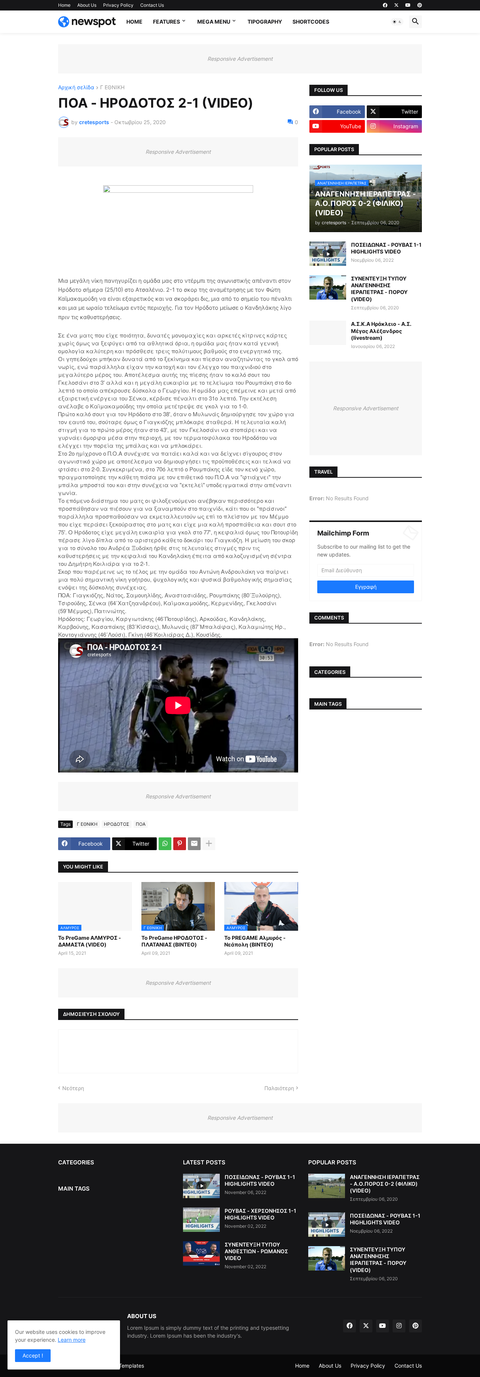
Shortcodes (310, 21)
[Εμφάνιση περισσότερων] (208, 843)
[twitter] (396, 5)
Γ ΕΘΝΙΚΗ (112, 87)
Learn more (72, 1339)
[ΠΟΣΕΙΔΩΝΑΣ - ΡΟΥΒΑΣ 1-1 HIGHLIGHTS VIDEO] (327, 254)
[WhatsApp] (165, 843)
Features (166, 21)
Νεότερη (73, 1088)
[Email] (194, 843)
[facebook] (385, 5)
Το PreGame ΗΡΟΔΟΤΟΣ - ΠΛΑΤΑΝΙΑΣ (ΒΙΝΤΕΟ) (174, 941)
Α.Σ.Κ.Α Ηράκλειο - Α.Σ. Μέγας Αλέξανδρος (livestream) (381, 330)
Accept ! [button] (32, 1355)
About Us (86, 5)
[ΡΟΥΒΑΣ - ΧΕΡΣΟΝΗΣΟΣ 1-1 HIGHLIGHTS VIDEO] (201, 1220)
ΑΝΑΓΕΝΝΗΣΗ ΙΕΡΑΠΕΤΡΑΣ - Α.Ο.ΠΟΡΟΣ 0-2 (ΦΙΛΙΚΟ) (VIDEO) (385, 1184)
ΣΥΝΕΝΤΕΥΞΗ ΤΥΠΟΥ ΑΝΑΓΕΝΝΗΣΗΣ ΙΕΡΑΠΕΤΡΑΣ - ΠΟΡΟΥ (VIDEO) (379, 288)
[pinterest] (419, 5)
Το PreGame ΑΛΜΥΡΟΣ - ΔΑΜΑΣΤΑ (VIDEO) (89, 941)
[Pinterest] (179, 843)
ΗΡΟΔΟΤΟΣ (116, 824)
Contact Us (152, 5)
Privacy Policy (118, 5)
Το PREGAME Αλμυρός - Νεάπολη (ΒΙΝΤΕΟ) (255, 941)
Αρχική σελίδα (76, 87)
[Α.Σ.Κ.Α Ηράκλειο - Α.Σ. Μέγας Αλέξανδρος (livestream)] (327, 333)
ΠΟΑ (141, 824)
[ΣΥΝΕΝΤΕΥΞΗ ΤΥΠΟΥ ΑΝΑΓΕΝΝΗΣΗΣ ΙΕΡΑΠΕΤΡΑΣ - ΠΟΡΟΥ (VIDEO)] (327, 287)
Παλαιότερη (279, 1088)
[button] (397, 22)
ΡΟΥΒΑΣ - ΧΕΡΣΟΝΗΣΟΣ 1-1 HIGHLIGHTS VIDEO (260, 1214)
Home (64, 5)
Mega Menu (213, 21)
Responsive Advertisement (240, 59)
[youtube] (408, 5)
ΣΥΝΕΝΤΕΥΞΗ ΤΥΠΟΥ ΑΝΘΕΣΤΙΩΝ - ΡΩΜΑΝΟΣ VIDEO (256, 1251)
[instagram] (399, 1326)
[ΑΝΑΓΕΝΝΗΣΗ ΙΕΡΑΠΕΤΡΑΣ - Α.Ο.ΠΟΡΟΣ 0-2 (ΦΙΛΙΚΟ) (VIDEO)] (326, 1186)
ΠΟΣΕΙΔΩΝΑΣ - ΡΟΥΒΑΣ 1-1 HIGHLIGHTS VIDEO (386, 248)
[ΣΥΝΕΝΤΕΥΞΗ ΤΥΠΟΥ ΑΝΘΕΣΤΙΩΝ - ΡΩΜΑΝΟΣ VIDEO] (201, 1253)
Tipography (265, 21)
